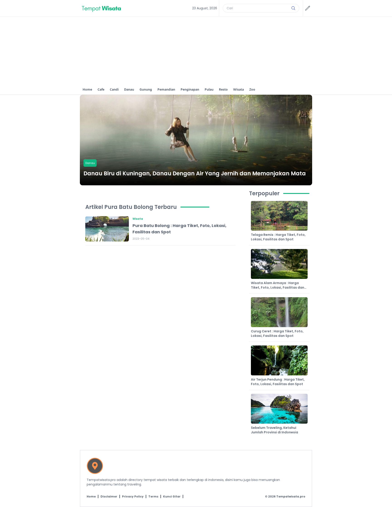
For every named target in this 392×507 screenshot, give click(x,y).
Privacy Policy (133, 496)
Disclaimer (108, 496)
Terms (153, 496)
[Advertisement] (196, 50)
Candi (114, 89)
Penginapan (190, 89)
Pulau (209, 89)
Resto (223, 89)
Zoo (252, 89)
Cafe (101, 89)
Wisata (238, 89)
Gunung (146, 89)
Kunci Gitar (172, 496)
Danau (129, 89)
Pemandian (166, 89)
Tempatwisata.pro (290, 496)
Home (87, 89)
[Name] (293, 8)
